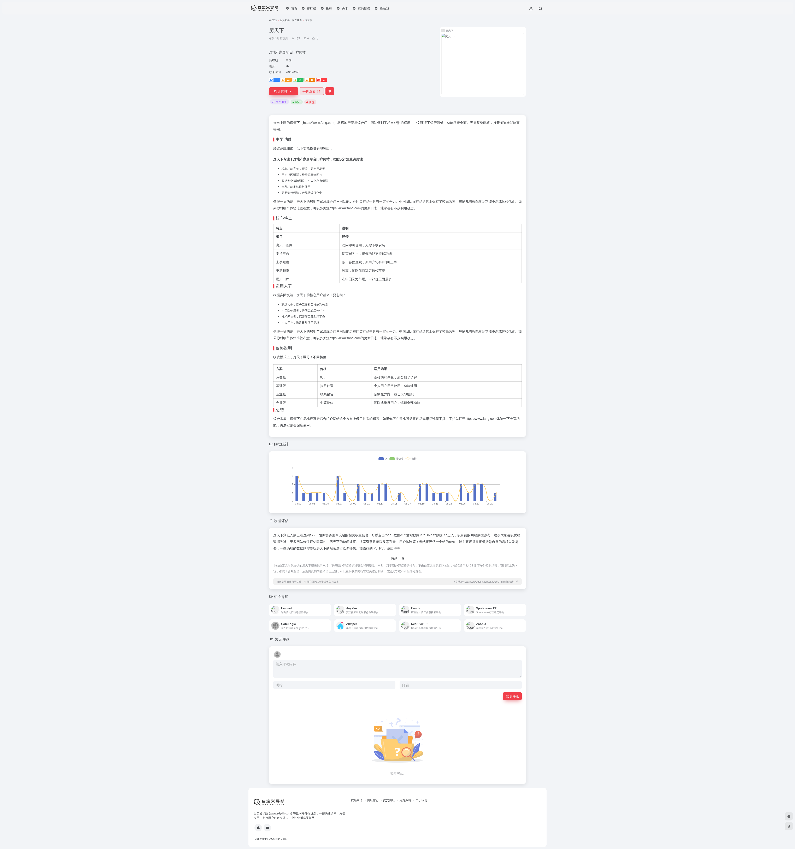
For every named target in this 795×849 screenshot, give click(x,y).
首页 (274, 20)
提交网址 (389, 800)
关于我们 (421, 800)
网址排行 (373, 800)
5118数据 (393, 535)
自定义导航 (281, 838)
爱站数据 (412, 535)
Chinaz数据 (434, 535)
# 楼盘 (310, 102)
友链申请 (357, 800)
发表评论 (512, 696)
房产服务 (297, 20)
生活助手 (285, 20)
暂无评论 (282, 639)
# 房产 (297, 102)
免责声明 (405, 800)
